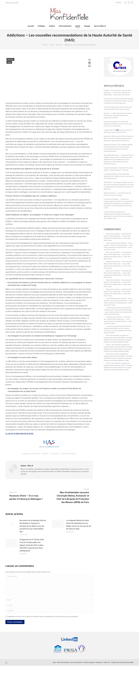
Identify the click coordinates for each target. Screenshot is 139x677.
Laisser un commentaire (68, 454)
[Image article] (11, 524)
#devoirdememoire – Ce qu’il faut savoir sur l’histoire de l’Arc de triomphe (117, 194)
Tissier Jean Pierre (111, 243)
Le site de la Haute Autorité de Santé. (19, 433)
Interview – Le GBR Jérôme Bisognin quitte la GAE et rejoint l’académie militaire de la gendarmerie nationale (118, 115)
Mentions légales (89, 662)
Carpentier (109, 317)
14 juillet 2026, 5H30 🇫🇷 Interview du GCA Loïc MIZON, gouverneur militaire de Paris (118, 131)
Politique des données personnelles (122, 662)
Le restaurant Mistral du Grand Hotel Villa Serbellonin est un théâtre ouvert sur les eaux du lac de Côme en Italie (78, 524)
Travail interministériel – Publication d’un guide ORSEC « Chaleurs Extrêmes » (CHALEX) (118, 169)
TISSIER (108, 261)
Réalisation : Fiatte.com (102, 662)
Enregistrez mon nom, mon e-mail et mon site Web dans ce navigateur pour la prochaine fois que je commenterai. (42, 616)
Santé (9, 62)
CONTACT (118, 2)
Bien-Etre (10, 59)
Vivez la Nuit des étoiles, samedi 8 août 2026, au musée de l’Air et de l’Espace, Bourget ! (118, 108)
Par (45, 454)
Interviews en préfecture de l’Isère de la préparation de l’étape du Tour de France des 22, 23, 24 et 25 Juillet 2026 (118, 124)
